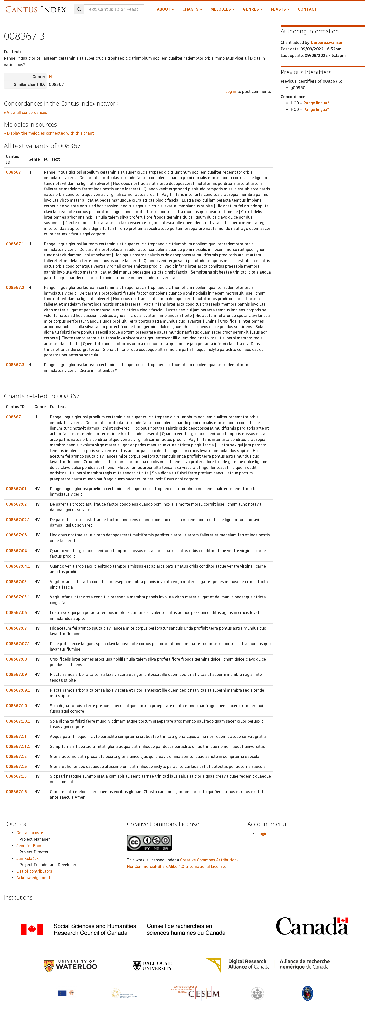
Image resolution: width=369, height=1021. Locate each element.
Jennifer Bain (28, 845)
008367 (13, 172)
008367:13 (16, 766)
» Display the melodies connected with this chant (49, 133)
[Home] (37, 7)
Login (262, 833)
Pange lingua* (316, 103)
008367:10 (16, 705)
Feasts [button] (279, 9)
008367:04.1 (18, 566)
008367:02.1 (18, 519)
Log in (230, 91)
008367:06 (16, 612)
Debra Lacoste (29, 832)
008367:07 (16, 628)
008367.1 (15, 244)
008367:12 (16, 756)
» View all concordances (25, 112)
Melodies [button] (221, 9)
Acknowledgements (34, 877)
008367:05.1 (18, 597)
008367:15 (16, 776)
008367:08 (16, 659)
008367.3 (15, 364)
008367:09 (16, 674)
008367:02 (16, 504)
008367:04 (16, 550)
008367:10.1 (18, 721)
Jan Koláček (27, 858)
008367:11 (16, 736)
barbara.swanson (327, 42)
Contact (307, 9)
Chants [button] (191, 9)
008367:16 (16, 791)
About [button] (164, 9)
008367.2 (15, 287)
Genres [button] (251, 9)
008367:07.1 (18, 643)
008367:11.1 (18, 746)
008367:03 (16, 535)
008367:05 (16, 581)
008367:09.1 (18, 690)
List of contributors (34, 871)
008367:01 (16, 488)
